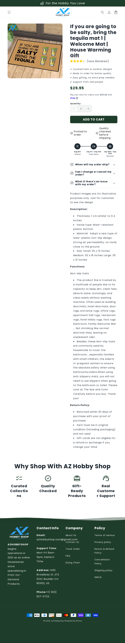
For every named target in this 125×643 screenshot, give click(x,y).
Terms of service (105, 535)
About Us (71, 535)
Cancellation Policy (102, 561)
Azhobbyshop (57, 621)
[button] (9, 12)
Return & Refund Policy (104, 550)
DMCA (98, 577)
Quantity (75, 103)
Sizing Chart (73, 562)
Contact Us (72, 542)
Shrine (79, 621)
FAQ (68, 555)
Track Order (73, 548)
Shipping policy (103, 570)
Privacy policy (103, 542)
